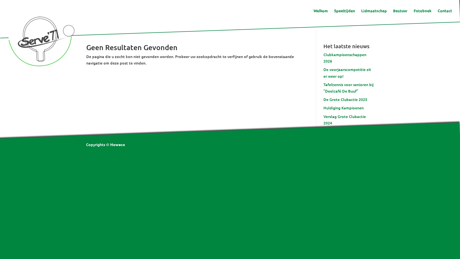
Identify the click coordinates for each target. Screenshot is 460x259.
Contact (444, 11)
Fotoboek (422, 11)
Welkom (320, 11)
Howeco (117, 144)
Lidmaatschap (374, 11)
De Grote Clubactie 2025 (345, 99)
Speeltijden (344, 11)
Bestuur (400, 11)
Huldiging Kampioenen (343, 107)
